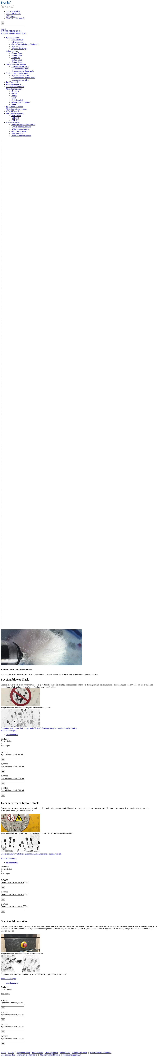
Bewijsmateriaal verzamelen (100, 1053)
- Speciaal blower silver (20, 80)
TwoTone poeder (12, 82)
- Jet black (15, 91)
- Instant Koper (17, 62)
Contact (11, 1053)
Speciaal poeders (12, 37)
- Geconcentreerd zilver (20, 69)
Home (3, 1053)
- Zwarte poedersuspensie (21, 127)
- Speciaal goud (17, 46)
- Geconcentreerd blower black (23, 78)
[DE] (7, 7)
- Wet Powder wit (18, 133)
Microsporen (65, 1053)
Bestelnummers (12, 735)
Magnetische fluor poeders (16, 109)
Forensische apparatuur (72, 1055)
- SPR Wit (15, 118)
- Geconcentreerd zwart (20, 66)
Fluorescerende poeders (15, 87)
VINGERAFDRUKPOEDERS (13, 33)
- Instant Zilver (16, 55)
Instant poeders (12, 51)
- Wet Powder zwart (18, 131)
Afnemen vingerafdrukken (50, 1055)
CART (3, 29)
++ (3, 760)
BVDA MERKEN (13, 14)
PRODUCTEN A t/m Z (15, 18)
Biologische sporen (79, 1053)
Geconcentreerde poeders (16, 64)
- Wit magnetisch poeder (20, 102)
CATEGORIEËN (13, 11)
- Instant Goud (16, 60)
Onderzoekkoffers (8, 1055)
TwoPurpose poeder (14, 84)
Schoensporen (37, 1053)
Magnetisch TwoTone (14, 107)
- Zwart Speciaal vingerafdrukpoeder (25, 44)
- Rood (13, 104)
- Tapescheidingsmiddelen (21, 136)
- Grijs (13, 98)
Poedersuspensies (13, 122)
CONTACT (10, 16)
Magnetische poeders (14, 89)
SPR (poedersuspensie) (15, 113)
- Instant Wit (15, 58)
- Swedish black (17, 40)
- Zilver (14, 95)
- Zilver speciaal (17, 42)
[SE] (12, 7)
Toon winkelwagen (8, 730)
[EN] (3, 7)
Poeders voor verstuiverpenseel (18, 73)
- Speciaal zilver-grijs (19, 49)
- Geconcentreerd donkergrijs (22, 71)
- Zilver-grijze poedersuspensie (23, 125)
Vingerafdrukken (23, 1053)
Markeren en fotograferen (27, 1055)
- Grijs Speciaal (17, 100)
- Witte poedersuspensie (20, 129)
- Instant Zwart (16, 53)
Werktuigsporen (51, 1053)
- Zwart (14, 93)
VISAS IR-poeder (13, 111)
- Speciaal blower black (20, 75)
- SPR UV (15, 120)
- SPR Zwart (16, 116)
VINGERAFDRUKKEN (11, 31)
